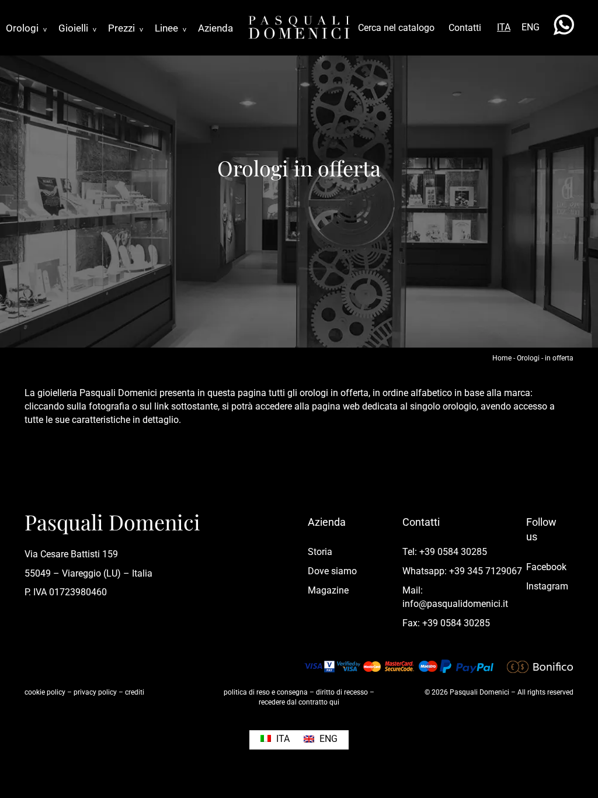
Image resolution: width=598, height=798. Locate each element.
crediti (134, 692)
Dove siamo (332, 571)
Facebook (546, 567)
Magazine (328, 590)
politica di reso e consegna (266, 692)
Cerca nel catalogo (396, 27)
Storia (320, 551)
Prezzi (125, 28)
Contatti (464, 27)
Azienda (215, 28)
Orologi (26, 28)
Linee (170, 28)
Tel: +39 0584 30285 (444, 551)
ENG (530, 27)
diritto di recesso (342, 692)
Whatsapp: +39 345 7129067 (462, 571)
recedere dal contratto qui (299, 702)
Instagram (547, 586)
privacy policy (95, 692)
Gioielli (77, 28)
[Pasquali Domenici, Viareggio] (299, 26)
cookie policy (45, 692)
